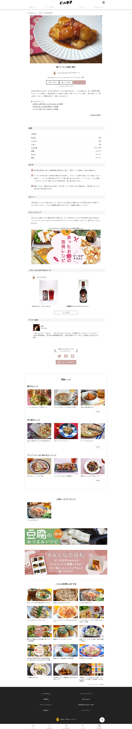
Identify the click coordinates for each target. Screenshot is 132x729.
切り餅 (33, 138)
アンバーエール (62, 73)
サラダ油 (34, 148)
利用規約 (46, 699)
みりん (33, 154)
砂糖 (32, 151)
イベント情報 (49, 7)
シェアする (82, 725)
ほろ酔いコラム (99, 7)
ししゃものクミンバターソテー (36, 620)
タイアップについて (86, 693)
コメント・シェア (79, 82)
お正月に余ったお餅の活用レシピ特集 (45, 106)
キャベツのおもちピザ (87, 441)
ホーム (33, 725)
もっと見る (66, 312)
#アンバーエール (75, 77)
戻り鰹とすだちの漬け (86, 658)
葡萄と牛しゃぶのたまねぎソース (90, 476)
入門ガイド (82, 7)
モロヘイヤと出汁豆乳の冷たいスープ (38, 602)
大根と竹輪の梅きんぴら (87, 407)
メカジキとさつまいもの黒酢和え (63, 476)
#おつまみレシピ (52, 77)
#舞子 (82, 77)
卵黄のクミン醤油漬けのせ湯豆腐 (63, 658)
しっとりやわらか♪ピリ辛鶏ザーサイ (37, 407)
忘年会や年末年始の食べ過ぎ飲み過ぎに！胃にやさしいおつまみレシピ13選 (38, 659)
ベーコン (34, 141)
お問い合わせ (86, 699)
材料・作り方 (53, 82)
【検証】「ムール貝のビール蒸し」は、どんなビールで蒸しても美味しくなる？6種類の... (91, 679)
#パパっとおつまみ (63, 77)
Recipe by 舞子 (96, 115)
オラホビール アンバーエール (41, 306)
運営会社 (46, 710)
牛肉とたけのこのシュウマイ (62, 602)
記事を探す (49, 725)
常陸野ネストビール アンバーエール (77, 306)
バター (33, 144)
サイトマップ (86, 710)
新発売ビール (33, 7)
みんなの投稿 (66, 725)
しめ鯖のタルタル (32, 677)
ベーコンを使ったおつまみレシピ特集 (45, 109)
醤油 (32, 157)
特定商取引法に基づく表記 (86, 705)
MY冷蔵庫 (99, 725)
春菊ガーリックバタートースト (62, 639)
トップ (66, 7)
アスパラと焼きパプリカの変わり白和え (65, 407)
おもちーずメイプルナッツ (61, 441)
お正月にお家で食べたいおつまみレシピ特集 (48, 104)
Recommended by (94, 684)
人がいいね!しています (66, 86)
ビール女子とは (46, 693)
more (98, 411)
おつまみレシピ (31, 13)
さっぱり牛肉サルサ (32, 520)
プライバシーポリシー (45, 705)
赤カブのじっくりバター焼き (35, 476)
